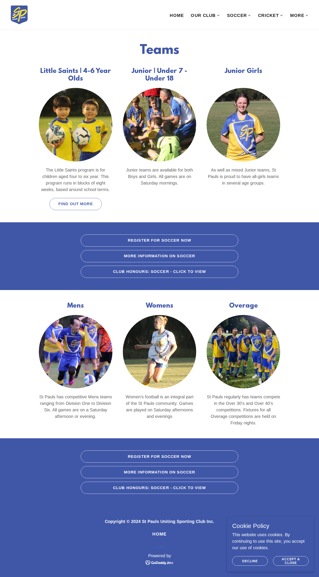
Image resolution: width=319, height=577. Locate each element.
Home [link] (177, 15)
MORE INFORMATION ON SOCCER (159, 256)
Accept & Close (291, 561)
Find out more (75, 204)
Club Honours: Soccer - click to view (159, 271)
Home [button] (159, 534)
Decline (250, 561)
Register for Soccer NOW (159, 240)
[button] (205, 15)
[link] (19, 14)
